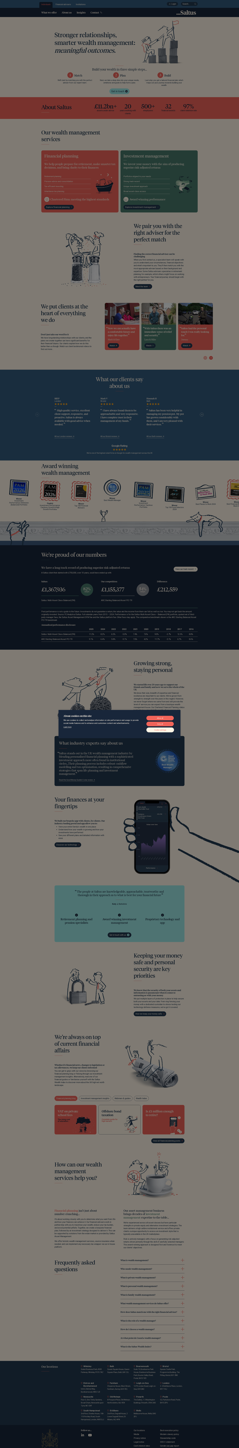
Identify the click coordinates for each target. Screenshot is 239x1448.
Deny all (160, 724)
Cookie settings (160, 730)
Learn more (67, 727)
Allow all (160, 718)
